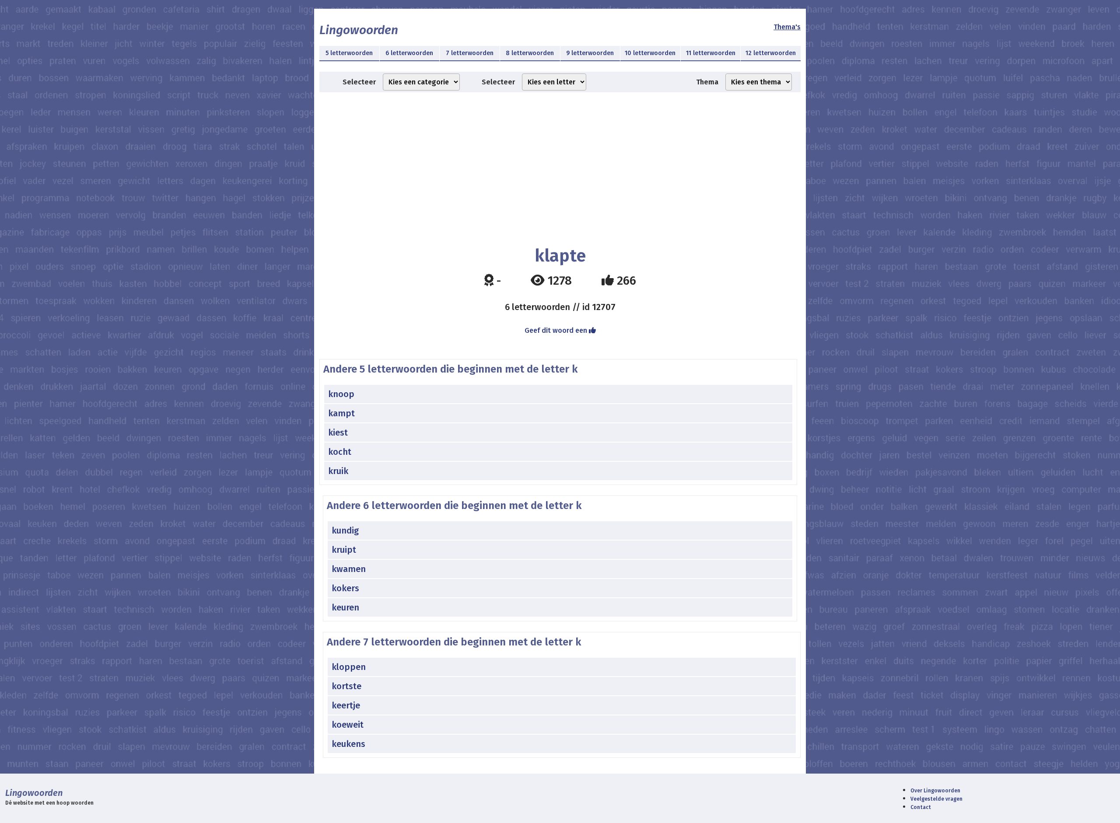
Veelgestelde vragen (936, 799)
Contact (920, 807)
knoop (341, 394)
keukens (348, 744)
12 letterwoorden (771, 53)
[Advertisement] (560, 162)
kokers (345, 588)
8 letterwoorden (530, 53)
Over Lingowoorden (935, 791)
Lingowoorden (358, 30)
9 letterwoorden (590, 53)
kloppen (349, 667)
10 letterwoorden (650, 53)
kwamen (349, 569)
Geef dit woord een (557, 330)
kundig (345, 530)
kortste (346, 686)
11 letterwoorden (710, 53)
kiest (338, 432)
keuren (345, 607)
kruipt (344, 549)
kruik (338, 471)
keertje (346, 705)
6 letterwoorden (409, 53)
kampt (341, 413)
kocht (339, 451)
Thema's (787, 27)
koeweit (348, 724)
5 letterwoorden (349, 53)
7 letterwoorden (470, 53)
